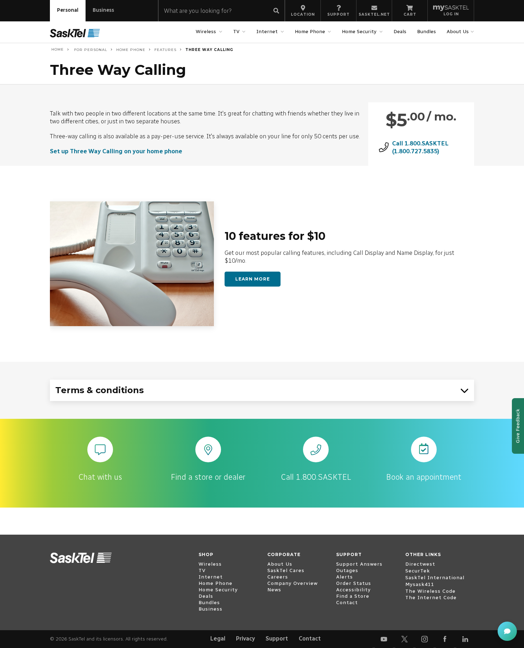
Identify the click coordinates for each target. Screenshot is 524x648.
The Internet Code (431, 598)
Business (103, 10)
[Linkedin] (465, 639)
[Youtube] (384, 639)
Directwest (420, 564)
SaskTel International (434, 578)
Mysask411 (419, 584)
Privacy (245, 638)
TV (236, 32)
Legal (217, 638)
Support (277, 638)
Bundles (426, 32)
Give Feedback (518, 426)
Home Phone (310, 32)
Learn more (252, 279)
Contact (310, 638)
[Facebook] (445, 639)
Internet (267, 32)
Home (57, 49)
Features (165, 50)
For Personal (90, 50)
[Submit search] (276, 11)
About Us (458, 32)
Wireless (206, 32)
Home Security (359, 32)
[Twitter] (404, 639)
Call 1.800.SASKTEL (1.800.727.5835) (420, 147)
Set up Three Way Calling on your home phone (116, 151)
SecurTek (417, 571)
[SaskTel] (75, 33)
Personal (67, 10)
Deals (400, 32)
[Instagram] (424, 639)
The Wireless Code (430, 591)
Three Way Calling (209, 50)
